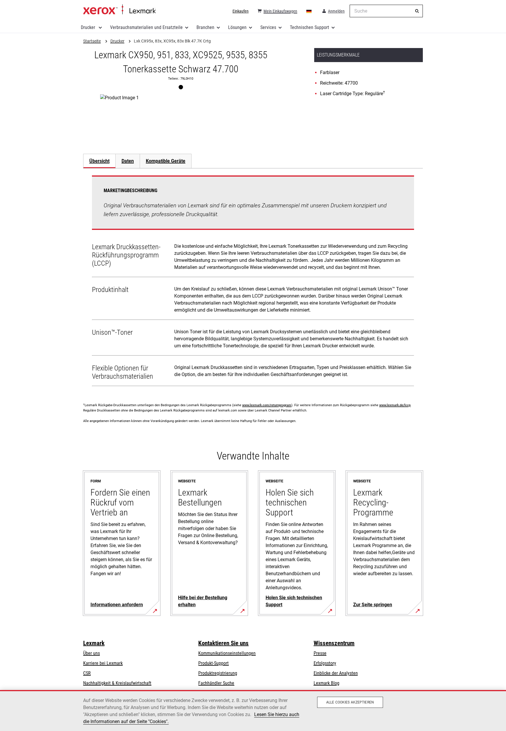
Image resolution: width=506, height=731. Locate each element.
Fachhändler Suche (216, 683)
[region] (253, 710)
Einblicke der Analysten (336, 673)
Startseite (119, 10)
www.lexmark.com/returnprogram (266, 405)
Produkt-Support (213, 663)
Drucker (88, 27)
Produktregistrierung (217, 673)
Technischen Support (309, 27)
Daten (128, 161)
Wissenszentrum (334, 643)
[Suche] (417, 11)
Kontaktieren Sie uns (223, 643)
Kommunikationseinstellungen (227, 653)
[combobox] (386, 11)
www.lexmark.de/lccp (395, 405)
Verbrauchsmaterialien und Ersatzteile (146, 27)
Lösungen (237, 27)
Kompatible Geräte (165, 161)
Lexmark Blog (326, 683)
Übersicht (99, 161)
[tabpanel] (253, 282)
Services (268, 27)
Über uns (91, 653)
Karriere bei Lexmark (103, 663)
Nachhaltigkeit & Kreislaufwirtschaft (117, 683)
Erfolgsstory (325, 663)
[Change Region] (309, 11)
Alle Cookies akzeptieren (350, 702)
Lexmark (94, 643)
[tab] (99, 161)
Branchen (205, 27)
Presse (320, 653)
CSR (87, 673)
